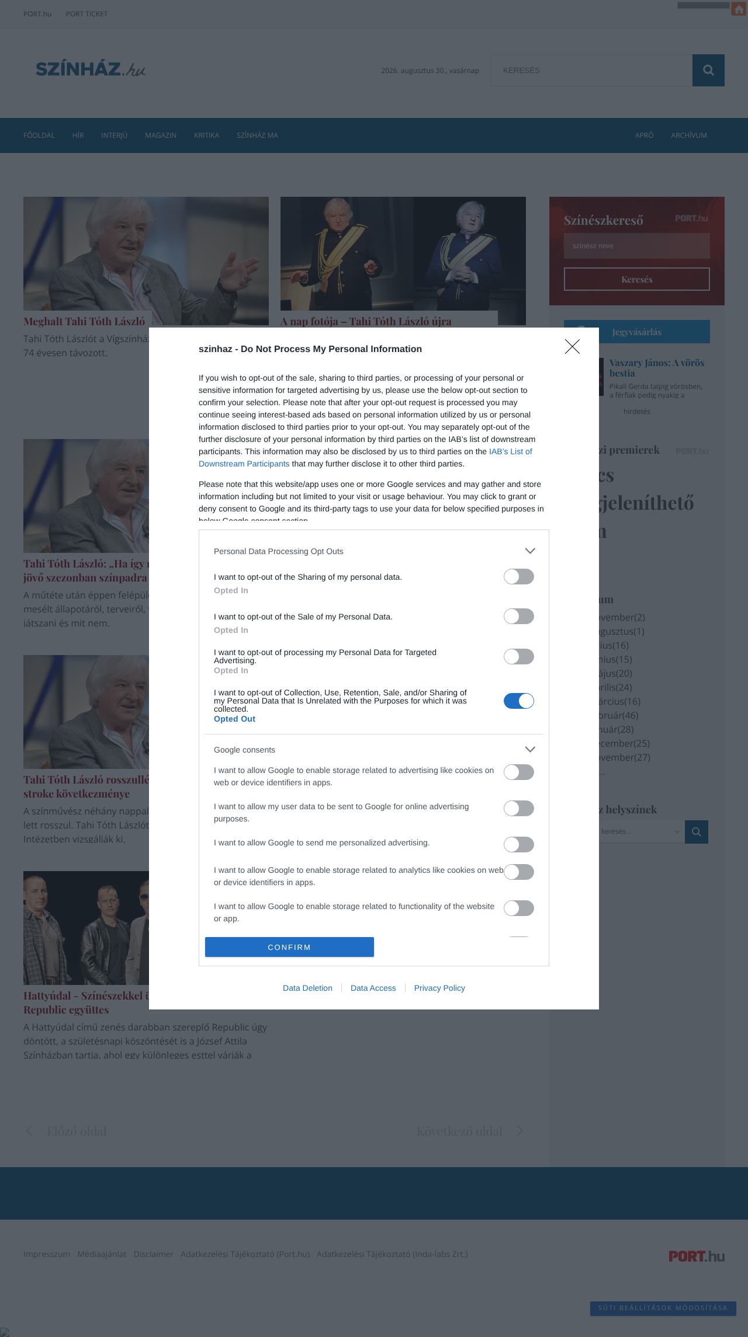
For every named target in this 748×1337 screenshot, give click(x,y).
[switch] (519, 576)
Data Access (373, 988)
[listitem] (374, 551)
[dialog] (374, 668)
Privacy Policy (439, 988)
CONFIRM (289, 947)
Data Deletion (308, 988)
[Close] (576, 350)
